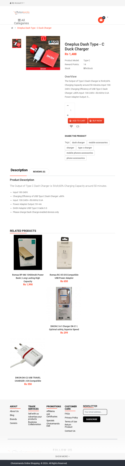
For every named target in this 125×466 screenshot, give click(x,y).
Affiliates (50, 411)
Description (19, 170)
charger (70, 147)
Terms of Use (71, 422)
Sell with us (33, 414)
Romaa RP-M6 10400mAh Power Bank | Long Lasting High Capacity (28, 278)
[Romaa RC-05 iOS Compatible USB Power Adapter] (64, 252)
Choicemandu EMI (53, 425)
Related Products (23, 230)
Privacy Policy (71, 418)
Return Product (68, 426)
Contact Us (70, 431)
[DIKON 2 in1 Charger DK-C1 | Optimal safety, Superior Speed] (64, 303)
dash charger (78, 142)
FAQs (67, 414)
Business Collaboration (34, 423)
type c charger (85, 147)
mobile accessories (98, 142)
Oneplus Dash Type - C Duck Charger (34, 28)
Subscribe (91, 419)
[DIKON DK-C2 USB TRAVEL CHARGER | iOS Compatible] (27, 355)
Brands (13, 419)
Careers (13, 423)
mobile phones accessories (80, 153)
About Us (14, 411)
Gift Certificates (51, 415)
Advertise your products (35, 418)
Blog (12, 415)
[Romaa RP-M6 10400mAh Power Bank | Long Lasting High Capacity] (27, 252)
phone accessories (76, 158)
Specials (50, 420)
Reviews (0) (39, 171)
